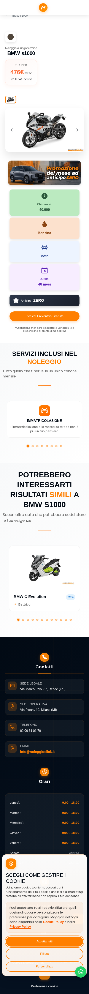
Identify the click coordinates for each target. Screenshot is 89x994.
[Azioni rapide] (80, 972)
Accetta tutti (44, 941)
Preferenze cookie (44, 986)
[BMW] (10, 37)
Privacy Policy (20, 926)
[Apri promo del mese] (44, 172)
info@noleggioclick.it (37, 752)
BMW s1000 (20, 15)
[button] (28, 446)
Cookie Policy (53, 922)
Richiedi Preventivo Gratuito (44, 316)
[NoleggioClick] (43, 7)
